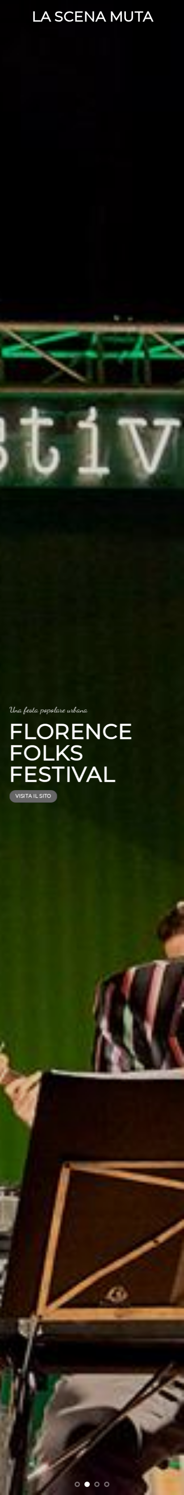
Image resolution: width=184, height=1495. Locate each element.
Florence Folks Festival (71, 752)
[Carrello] (172, 16)
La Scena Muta (92, 16)
